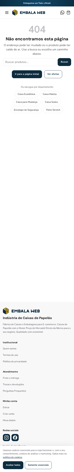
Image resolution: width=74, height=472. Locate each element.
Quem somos (9, 348)
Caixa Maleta (50, 94)
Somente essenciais (38, 465)
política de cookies (12, 457)
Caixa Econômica (26, 94)
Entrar (6, 407)
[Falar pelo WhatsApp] (62, 12)
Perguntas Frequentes (14, 391)
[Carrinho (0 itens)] (68, 12)
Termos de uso (10, 355)
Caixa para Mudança (26, 102)
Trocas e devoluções (13, 384)
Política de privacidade (15, 361)
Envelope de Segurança (26, 110)
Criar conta (8, 414)
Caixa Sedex (51, 102)
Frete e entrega (11, 378)
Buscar (64, 61)
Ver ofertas (53, 74)
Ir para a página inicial (27, 74)
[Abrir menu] (7, 12)
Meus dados (9, 420)
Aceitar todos (13, 465)
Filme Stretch (53, 110)
